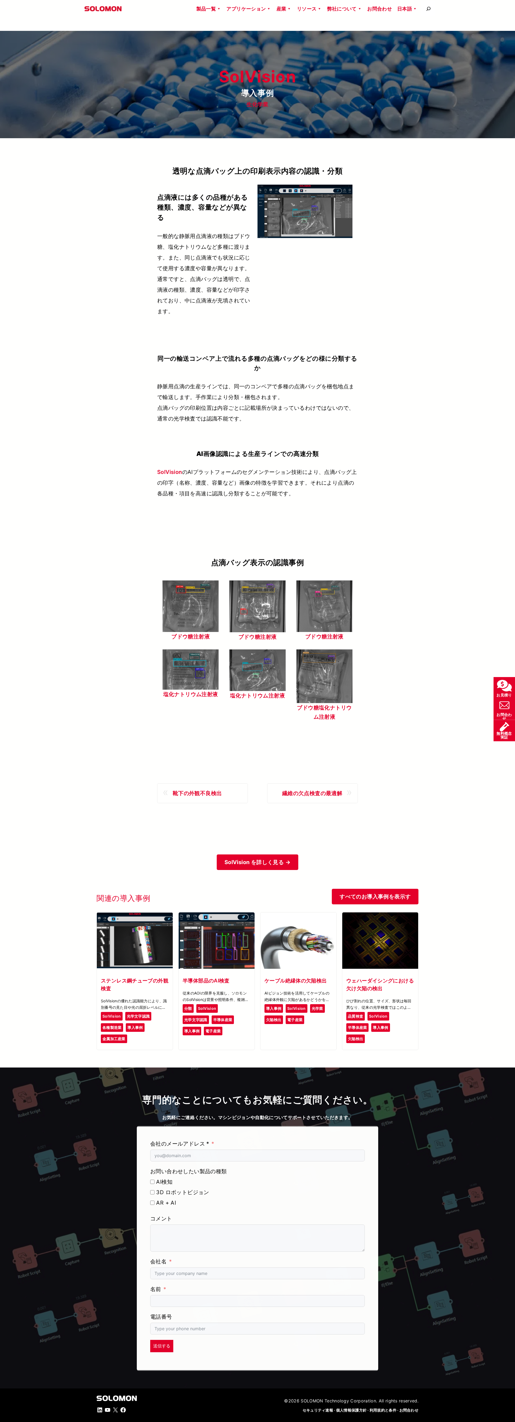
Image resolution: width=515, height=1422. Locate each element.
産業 (281, 9)
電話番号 (161, 1317)
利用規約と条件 (383, 1410)
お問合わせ (379, 9)
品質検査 (355, 1016)
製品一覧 (206, 9)
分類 (188, 1008)
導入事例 (135, 1027)
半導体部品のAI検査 (206, 980)
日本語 (404, 9)
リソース (307, 9)
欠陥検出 (273, 1019)
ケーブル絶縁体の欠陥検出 (295, 980)
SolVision (169, 472)
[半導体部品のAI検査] (217, 917)
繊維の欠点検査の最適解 (312, 793)
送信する (161, 1346)
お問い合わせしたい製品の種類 (188, 1171)
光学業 (317, 1008)
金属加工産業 (114, 1038)
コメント (161, 1218)
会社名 (158, 1261)
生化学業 (257, 104)
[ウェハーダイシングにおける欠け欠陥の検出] (380, 917)
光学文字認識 (138, 1016)
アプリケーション (246, 9)
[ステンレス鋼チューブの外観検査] (135, 917)
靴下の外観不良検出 (197, 793)
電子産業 (213, 1031)
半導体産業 (222, 1019)
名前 (155, 1289)
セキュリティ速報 (318, 1410)
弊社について (342, 9)
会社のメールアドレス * (179, 1143)
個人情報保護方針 (351, 1410)
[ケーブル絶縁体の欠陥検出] (298, 917)
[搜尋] (428, 8)
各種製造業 (112, 1027)
